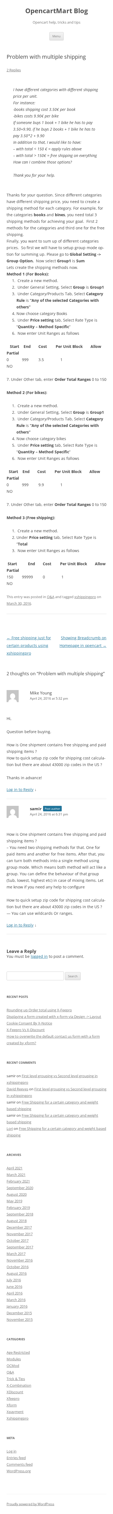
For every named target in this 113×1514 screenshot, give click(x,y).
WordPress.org (19, 1470)
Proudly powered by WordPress (30, 1504)
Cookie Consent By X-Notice (29, 1023)
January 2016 (17, 1306)
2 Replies (14, 69)
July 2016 (14, 1279)
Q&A (50, 596)
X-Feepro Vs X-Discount (26, 1029)
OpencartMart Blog (56, 11)
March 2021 (16, 1174)
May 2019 (14, 1200)
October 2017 (18, 1240)
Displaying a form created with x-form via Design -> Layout (54, 1016)
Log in (11, 1451)
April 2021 (14, 1168)
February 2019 (18, 1207)
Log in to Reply (20, 789)
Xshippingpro (18, 1418)
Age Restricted (18, 1352)
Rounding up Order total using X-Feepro (39, 1010)
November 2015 (20, 1319)
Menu (56, 36)
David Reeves (17, 1089)
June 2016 (14, 1286)
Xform (12, 1405)
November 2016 (20, 1260)
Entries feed (16, 1457)
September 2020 (20, 1187)
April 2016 (14, 1293)
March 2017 (16, 1253)
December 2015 (19, 1312)
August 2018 (17, 1220)
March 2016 (16, 1299)
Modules (14, 1359)
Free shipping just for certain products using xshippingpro (29, 645)
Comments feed (20, 1464)
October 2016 (18, 1266)
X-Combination (19, 1385)
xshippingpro (85, 596)
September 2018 (20, 1214)
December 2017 (19, 1227)
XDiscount (15, 1391)
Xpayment (15, 1411)
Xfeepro (13, 1398)
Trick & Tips (16, 1378)
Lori (10, 1128)
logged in (39, 956)
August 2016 (17, 1273)
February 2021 (18, 1181)
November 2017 (20, 1233)
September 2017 (20, 1247)
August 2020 (17, 1194)
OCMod (13, 1365)
